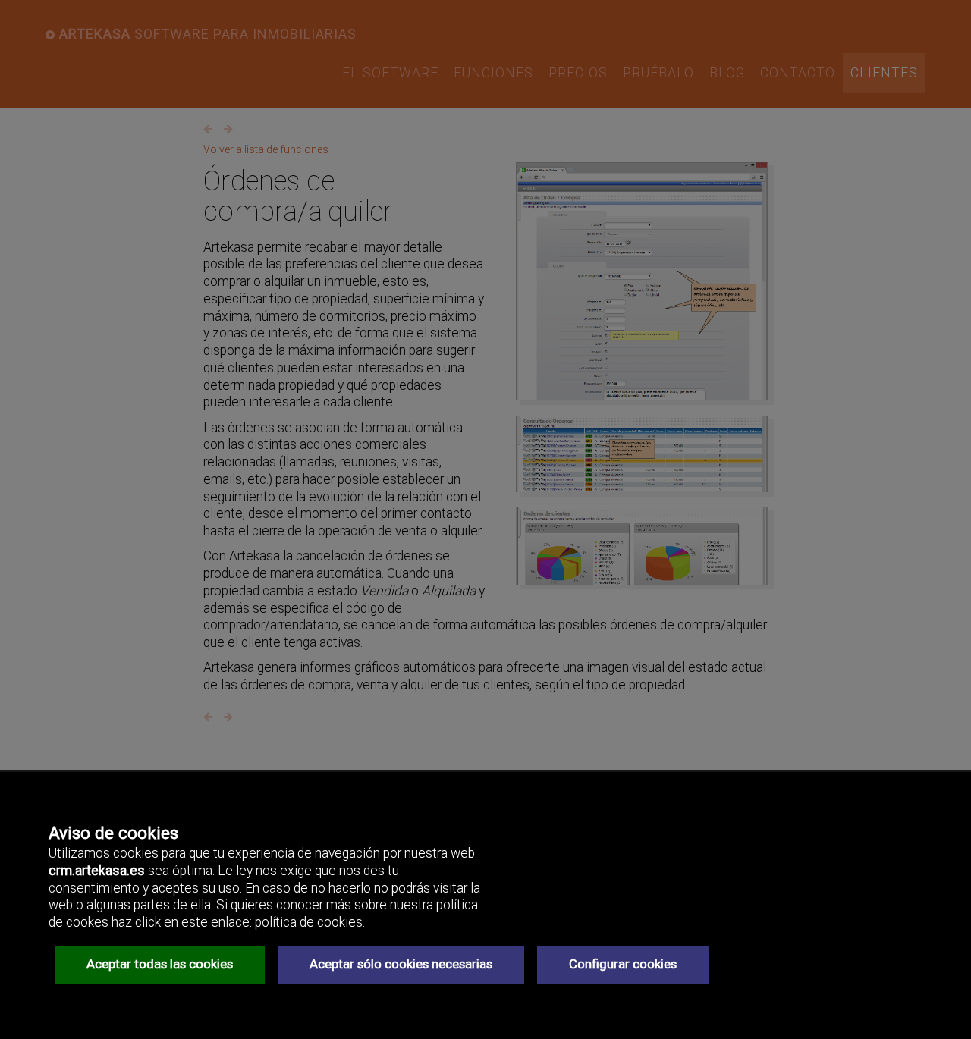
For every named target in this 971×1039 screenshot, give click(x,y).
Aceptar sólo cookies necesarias (401, 964)
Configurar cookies (623, 964)
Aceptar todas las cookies (159, 964)
